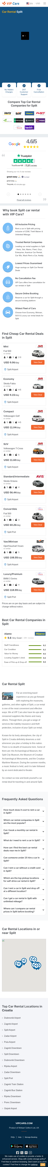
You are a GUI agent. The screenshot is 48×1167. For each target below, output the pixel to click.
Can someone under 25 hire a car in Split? (21, 859)
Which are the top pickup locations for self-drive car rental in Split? (21, 879)
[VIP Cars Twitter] (21, 1153)
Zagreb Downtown (13, 1048)
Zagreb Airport (11, 1024)
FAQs (13, 1137)
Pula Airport (9, 1042)
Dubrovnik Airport (12, 1018)
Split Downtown (11, 1054)
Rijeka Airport (10, 1066)
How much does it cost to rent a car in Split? (21, 811)
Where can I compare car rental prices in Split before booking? (19, 910)
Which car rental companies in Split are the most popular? (21, 821)
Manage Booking (31, 1137)
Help (19, 1137)
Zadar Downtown (12, 1072)
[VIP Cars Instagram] (30, 1153)
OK (42, 1165)
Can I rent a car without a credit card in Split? (21, 869)
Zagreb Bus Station (13, 1090)
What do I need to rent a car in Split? (21, 840)
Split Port (8, 1078)
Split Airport (9, 1030)
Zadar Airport (10, 1036)
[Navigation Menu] (44, 3)
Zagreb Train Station (13, 1084)
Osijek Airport (10, 1108)
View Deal (38, 362)
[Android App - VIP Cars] (16, 1146)
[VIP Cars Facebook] (17, 1153)
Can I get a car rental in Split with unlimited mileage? (20, 900)
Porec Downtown (12, 1102)
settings (34, 1165)
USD (38, 3)
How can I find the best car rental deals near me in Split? (20, 849)
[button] (24, 962)
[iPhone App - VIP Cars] (31, 1146)
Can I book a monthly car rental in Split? (20, 831)
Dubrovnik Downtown (14, 1060)
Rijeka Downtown (12, 1096)
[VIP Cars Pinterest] (26, 1153)
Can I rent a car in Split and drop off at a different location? (21, 889)
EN (31, 3)
